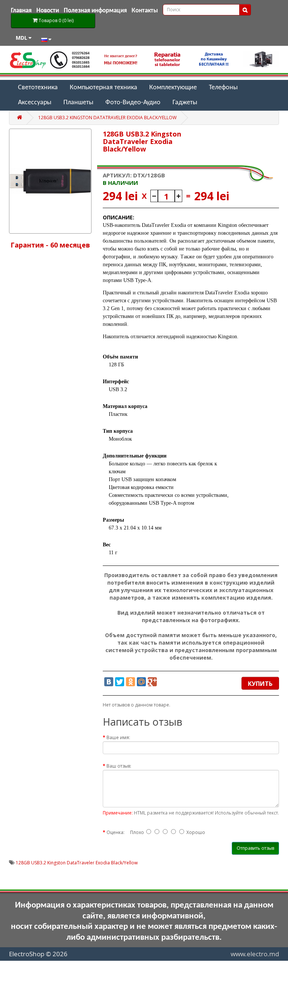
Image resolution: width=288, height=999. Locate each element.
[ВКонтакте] (108, 681)
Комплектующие (173, 87)
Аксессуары (34, 102)
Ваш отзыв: (118, 766)
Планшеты (78, 102)
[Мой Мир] (141, 681)
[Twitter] (119, 681)
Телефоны (223, 87)
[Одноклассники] (130, 681)
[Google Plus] (152, 681)
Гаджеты (184, 102)
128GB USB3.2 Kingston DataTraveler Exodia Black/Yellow (107, 117)
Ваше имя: (118, 737)
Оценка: (115, 832)
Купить (260, 684)
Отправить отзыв (255, 848)
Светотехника (38, 87)
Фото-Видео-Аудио (132, 102)
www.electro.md (255, 954)
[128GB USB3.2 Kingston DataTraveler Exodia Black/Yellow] (50, 181)
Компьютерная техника (103, 87)
